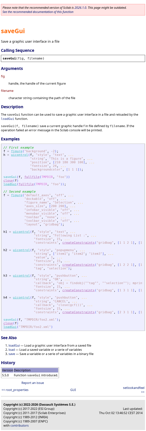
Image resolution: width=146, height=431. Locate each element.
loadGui (7, 119)
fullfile (32, 177)
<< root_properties (15, 390)
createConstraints (78, 242)
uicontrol (19, 155)
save (12, 354)
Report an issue (32, 383)
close (8, 180)
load (12, 350)
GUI (73, 390)
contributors (19, 425)
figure (16, 151)
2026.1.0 (80, 8)
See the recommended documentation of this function (37, 12)
